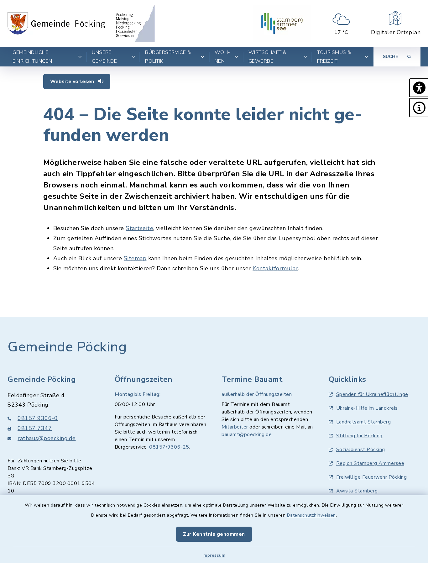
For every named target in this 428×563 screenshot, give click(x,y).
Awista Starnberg (357, 490)
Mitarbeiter (235, 427)
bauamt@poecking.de (247, 434)
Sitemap (135, 258)
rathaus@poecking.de (47, 438)
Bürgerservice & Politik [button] (168, 57)
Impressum (214, 555)
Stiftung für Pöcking (359, 435)
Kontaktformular (275, 268)
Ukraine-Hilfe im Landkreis (367, 408)
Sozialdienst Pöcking (360, 449)
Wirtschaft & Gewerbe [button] (267, 57)
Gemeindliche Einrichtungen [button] (32, 57)
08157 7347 (35, 428)
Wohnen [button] (222, 57)
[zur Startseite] (81, 23)
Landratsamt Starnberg (363, 421)
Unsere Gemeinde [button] (104, 57)
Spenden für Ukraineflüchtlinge (372, 394)
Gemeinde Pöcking (67, 347)
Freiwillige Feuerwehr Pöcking (371, 477)
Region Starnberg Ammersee (370, 463)
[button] (418, 87)
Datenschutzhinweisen (311, 515)
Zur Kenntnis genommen (214, 534)
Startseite (139, 228)
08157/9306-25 (169, 447)
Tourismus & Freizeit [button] (334, 57)
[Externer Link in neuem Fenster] (282, 23)
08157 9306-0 (38, 418)
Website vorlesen (72, 81)
